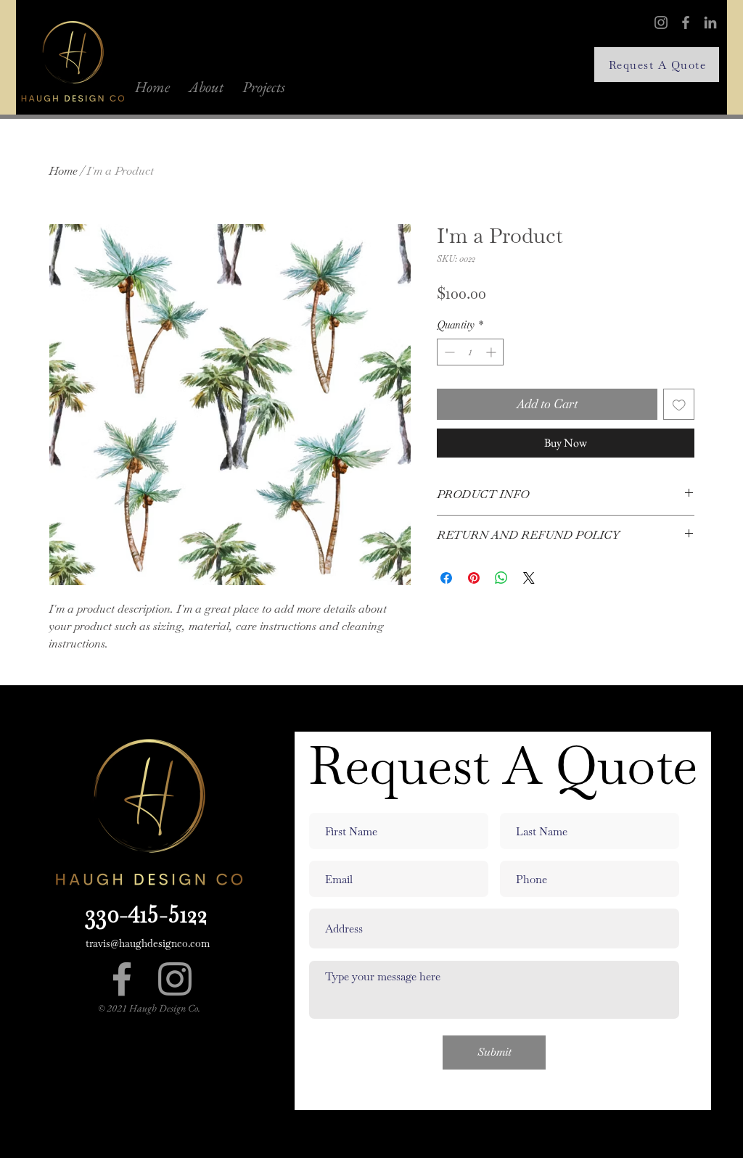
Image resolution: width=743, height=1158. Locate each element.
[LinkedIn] (710, 22)
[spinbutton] (470, 352)
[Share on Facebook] (446, 578)
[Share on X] (529, 578)
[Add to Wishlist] (679, 405)
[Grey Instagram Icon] (174, 978)
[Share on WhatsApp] (501, 578)
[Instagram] (661, 22)
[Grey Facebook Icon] (121, 978)
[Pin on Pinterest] (474, 578)
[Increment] (492, 352)
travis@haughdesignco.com (148, 943)
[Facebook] (685, 22)
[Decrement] (448, 352)
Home (63, 170)
